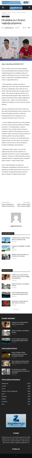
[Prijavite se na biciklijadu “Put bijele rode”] (6, 248)
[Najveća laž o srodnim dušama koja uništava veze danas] (6, 303)
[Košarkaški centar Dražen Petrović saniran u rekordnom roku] (6, 240)
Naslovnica (4, 12)
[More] (24, 32)
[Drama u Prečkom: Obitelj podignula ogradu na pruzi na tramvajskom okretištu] (6, 355)
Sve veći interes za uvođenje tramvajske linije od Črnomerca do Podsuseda (20, 371)
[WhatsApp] (20, 32)
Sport (9, 12)
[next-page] (5, 262)
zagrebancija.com (9, 27)
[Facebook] (8, 32)
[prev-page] (3, 262)
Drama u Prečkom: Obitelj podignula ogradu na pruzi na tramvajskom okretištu (19, 354)
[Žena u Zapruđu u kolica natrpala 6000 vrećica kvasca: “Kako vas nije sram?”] (6, 363)
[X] (12, 32)
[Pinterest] (16, 32)
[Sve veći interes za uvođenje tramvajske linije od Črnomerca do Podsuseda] (6, 372)
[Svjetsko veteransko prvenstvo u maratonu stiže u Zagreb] (6, 257)
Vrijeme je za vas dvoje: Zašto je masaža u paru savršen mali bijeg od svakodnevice (20, 276)
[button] (3, 7)
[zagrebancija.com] (3, 28)
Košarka (14, 12)
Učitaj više (15, 309)
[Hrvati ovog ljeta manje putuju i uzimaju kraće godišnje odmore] (6, 295)
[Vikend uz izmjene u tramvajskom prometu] (6, 286)
